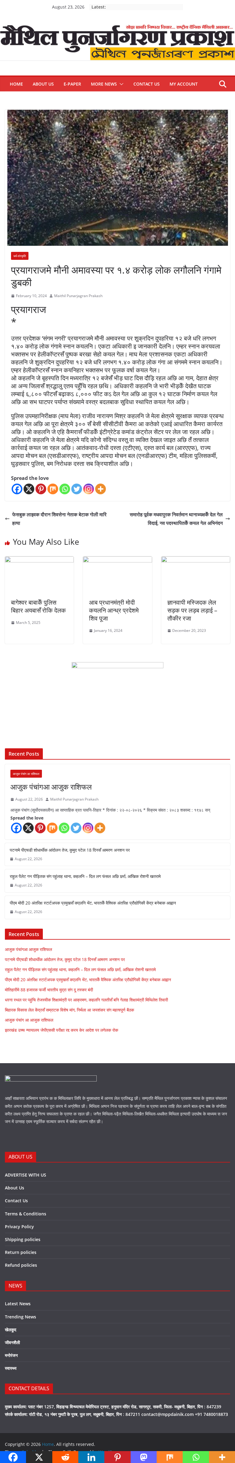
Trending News (20, 1317)
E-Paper (72, 84)
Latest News (18, 1303)
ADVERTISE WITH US (25, 1175)
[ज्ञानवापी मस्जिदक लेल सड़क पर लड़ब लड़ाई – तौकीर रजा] (195, 560)
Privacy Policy (19, 1226)
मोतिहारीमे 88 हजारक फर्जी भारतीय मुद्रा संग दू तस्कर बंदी (49, 990)
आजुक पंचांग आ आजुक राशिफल (29, 1020)
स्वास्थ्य (11, 1368)
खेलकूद (10, 1329)
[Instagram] (88, 489)
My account (184, 84)
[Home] (117, 28)
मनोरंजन (11, 1355)
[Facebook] (17, 489)
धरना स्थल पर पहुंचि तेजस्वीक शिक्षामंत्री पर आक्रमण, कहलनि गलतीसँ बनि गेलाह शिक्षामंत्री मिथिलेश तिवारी (86, 1000)
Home (16, 84)
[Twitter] (76, 489)
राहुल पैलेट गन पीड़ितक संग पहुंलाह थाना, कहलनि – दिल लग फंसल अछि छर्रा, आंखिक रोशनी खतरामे (85, 876)
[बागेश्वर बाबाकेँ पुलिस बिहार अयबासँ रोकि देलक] (39, 560)
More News (104, 84)
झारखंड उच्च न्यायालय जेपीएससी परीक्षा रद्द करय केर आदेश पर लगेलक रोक (61, 1030)
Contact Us (146, 84)
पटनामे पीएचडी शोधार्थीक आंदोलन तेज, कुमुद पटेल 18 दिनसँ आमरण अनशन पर (70, 850)
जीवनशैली (12, 1342)
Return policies (20, 1252)
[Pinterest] (40, 489)
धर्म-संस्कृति (19, 256)
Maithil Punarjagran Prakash (78, 295)
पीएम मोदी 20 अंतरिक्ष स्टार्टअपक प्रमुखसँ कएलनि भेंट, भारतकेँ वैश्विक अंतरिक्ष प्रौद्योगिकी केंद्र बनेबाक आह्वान (93, 903)
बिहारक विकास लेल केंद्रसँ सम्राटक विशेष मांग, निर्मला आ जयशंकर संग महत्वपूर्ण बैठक (69, 1010)
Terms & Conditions (25, 1214)
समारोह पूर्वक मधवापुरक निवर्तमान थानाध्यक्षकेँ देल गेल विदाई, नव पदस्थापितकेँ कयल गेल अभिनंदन (176, 519)
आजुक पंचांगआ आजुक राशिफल (51, 787)
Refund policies (21, 1265)
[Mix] (52, 489)
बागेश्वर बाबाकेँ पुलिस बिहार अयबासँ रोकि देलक (38, 606)
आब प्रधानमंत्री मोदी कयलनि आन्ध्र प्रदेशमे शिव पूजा (114, 610)
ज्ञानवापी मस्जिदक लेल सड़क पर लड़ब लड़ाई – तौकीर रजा (192, 610)
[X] (29, 489)
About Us (43, 84)
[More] (100, 489)
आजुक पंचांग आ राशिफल (26, 774)
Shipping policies (22, 1239)
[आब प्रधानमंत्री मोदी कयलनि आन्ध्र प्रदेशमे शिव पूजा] (117, 560)
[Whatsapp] (64, 489)
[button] (120, 84)
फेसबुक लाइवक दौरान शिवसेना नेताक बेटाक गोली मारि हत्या (59, 519)
